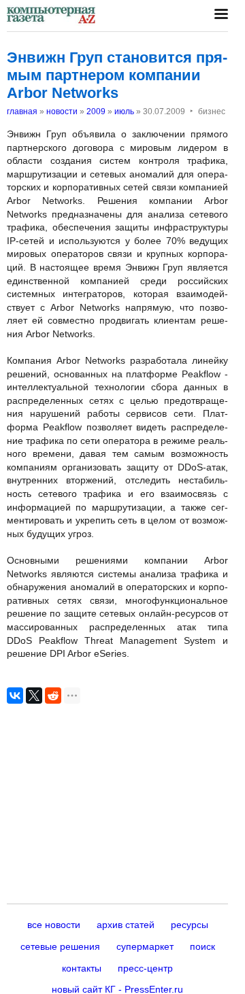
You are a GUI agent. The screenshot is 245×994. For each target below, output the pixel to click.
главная (22, 111)
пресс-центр (145, 968)
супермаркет (145, 946)
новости (62, 111)
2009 (95, 111)
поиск (202, 946)
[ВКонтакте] (15, 695)
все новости (53, 924)
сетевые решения (60, 946)
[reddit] (53, 695)
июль (124, 111)
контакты (81, 968)
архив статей (125, 924)
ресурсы (189, 924)
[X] (34, 695)
